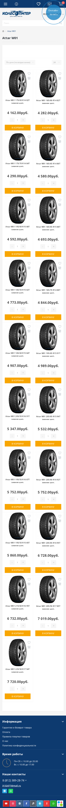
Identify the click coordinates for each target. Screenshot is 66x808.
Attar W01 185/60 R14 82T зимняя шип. (48, 101)
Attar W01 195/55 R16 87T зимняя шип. (18, 481)
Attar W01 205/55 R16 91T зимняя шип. (18, 417)
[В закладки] (29, 73)
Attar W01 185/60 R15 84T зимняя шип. (18, 354)
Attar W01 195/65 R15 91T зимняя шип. (48, 354)
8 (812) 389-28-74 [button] (13, 780)
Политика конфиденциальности (19, 745)
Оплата (6, 732)
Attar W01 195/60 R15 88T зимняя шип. (18, 228)
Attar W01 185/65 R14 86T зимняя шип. (48, 165)
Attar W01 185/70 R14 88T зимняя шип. (48, 291)
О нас (5, 741)
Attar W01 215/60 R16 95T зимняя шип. (18, 607)
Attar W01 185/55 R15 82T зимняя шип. (18, 291)
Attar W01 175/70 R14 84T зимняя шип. (18, 165)
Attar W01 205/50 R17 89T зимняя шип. (48, 607)
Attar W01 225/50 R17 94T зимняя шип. (18, 670)
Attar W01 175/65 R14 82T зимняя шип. (18, 101)
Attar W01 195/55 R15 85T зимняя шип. (18, 544)
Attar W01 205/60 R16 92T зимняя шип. (48, 481)
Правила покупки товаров (16, 736)
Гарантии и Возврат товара (17, 727)
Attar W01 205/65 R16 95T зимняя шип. (48, 544)
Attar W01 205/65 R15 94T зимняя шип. (48, 418)
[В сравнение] (29, 78)
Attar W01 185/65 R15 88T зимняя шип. (48, 228)
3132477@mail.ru (11, 785)
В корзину (18, 127)
